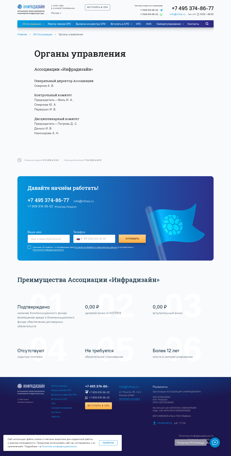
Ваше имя (34, 232)
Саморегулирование (169, 23)
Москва (55, 13)
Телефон (79, 232)
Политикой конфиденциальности (48, 250)
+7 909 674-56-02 (149, 10)
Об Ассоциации (32, 23)
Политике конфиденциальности (59, 446)
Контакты (193, 23)
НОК (149, 23)
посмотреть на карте (129, 398)
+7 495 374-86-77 (193, 8)
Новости (55, 416)
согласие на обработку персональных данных (96, 247)
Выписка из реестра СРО (91, 23)
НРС (138, 23)
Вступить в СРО (120, 23)
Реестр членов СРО (59, 23)
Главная (22, 34)
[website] (207, 23)
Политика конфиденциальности (196, 435)
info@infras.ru (178, 14)
